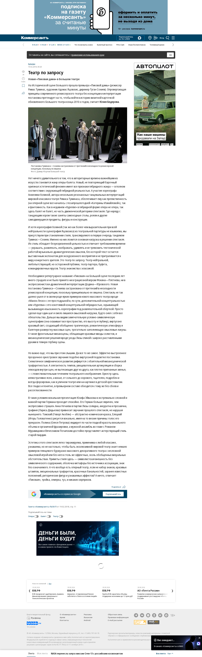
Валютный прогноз (104, 44)
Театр (55, 516)
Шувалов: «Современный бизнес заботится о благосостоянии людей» (82, 595)
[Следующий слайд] (172, 591)
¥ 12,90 (52, 44)
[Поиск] (168, 38)
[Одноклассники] (154, 615)
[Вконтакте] (142, 615)
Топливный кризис (157, 44)
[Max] (166, 615)
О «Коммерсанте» (68, 614)
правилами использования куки (87, 54)
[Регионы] (150, 38)
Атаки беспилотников (137, 44)
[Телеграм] (136, 615)
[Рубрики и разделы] (173, 38)
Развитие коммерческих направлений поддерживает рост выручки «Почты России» (152, 596)
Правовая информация (118, 617)
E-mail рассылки (115, 620)
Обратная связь (115, 614)
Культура (31, 64)
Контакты (64, 620)
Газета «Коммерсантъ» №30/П (42, 506)
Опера (31, 516)
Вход (162, 38)
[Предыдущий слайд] (29, 591)
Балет (43, 516)
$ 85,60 (35, 44)
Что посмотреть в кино (83, 44)
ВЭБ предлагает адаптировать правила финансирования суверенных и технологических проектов (48, 596)
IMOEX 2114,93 (63, 44)
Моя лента (42, 653)
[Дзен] (148, 615)
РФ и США (120, 44)
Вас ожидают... (165, 640)
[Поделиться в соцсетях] (23, 93)
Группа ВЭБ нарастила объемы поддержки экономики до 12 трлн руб (117, 595)
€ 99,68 (43, 44)
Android (87, 620)
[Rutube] (160, 615)
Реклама (88, 614)
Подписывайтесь (113, 494)
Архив (62, 617)
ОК (170, 55)
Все (50, 584)
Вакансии (88, 617)
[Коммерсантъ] (35, 38)
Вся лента (161, 653)
